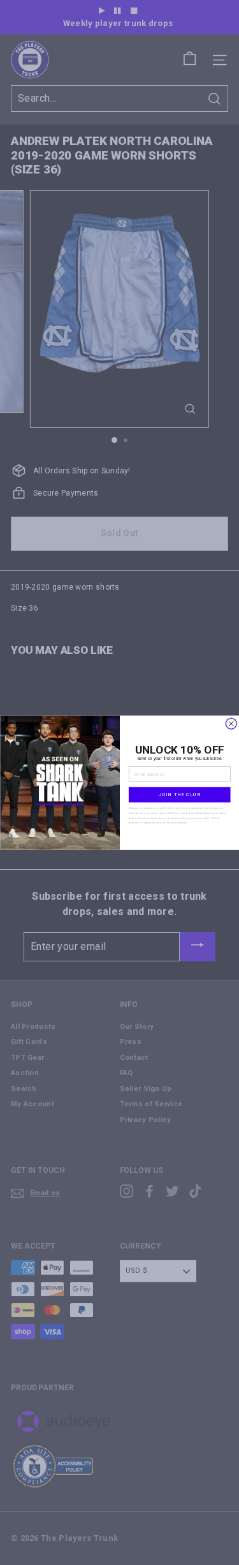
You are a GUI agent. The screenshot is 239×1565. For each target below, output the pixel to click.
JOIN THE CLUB (179, 794)
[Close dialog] (231, 723)
